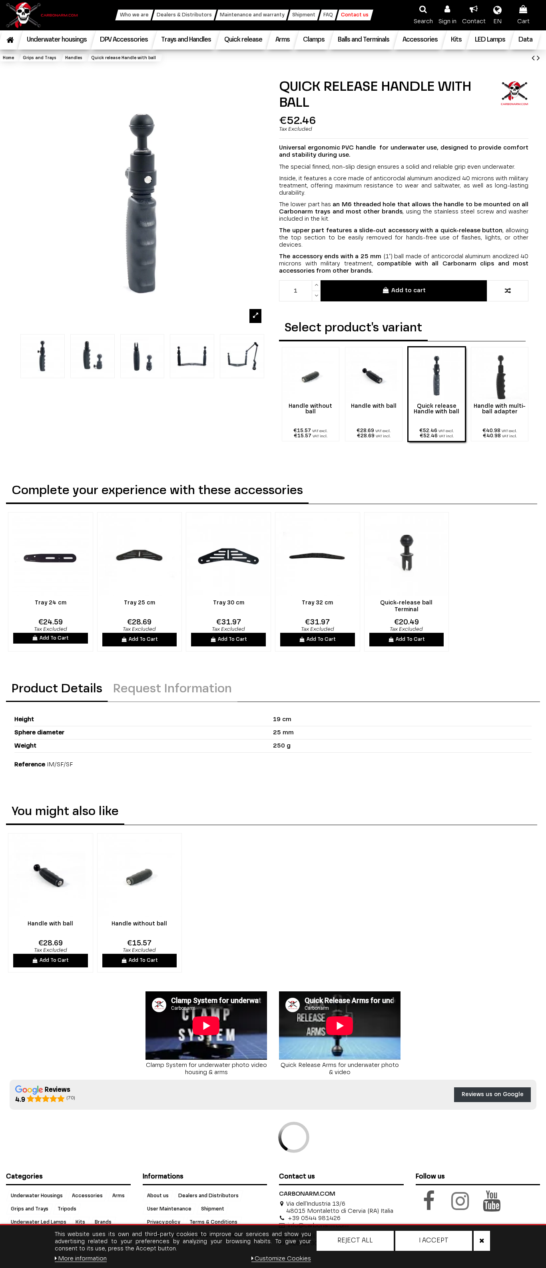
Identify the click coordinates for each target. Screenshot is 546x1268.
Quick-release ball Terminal (406, 606)
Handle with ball (50, 924)
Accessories (87, 1195)
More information (82, 1259)
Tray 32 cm (317, 603)
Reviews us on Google (493, 1094)
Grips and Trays (29, 1208)
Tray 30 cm (228, 603)
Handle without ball (139, 924)
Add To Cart (54, 638)
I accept (433, 1241)
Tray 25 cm (139, 603)
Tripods (67, 1208)
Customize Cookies (283, 1259)
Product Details (57, 689)
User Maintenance (169, 1208)
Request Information (172, 689)
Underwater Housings (37, 1195)
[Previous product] (534, 58)
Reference (29, 765)
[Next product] (538, 58)
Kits (80, 1222)
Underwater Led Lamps (38, 1222)
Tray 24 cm (50, 603)
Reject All (355, 1241)
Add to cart (408, 290)
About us (158, 1195)
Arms (118, 1195)
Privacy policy (163, 1222)
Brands (103, 1222)
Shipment (212, 1208)
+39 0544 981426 (314, 1218)
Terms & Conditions (213, 1222)
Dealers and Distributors (208, 1195)
